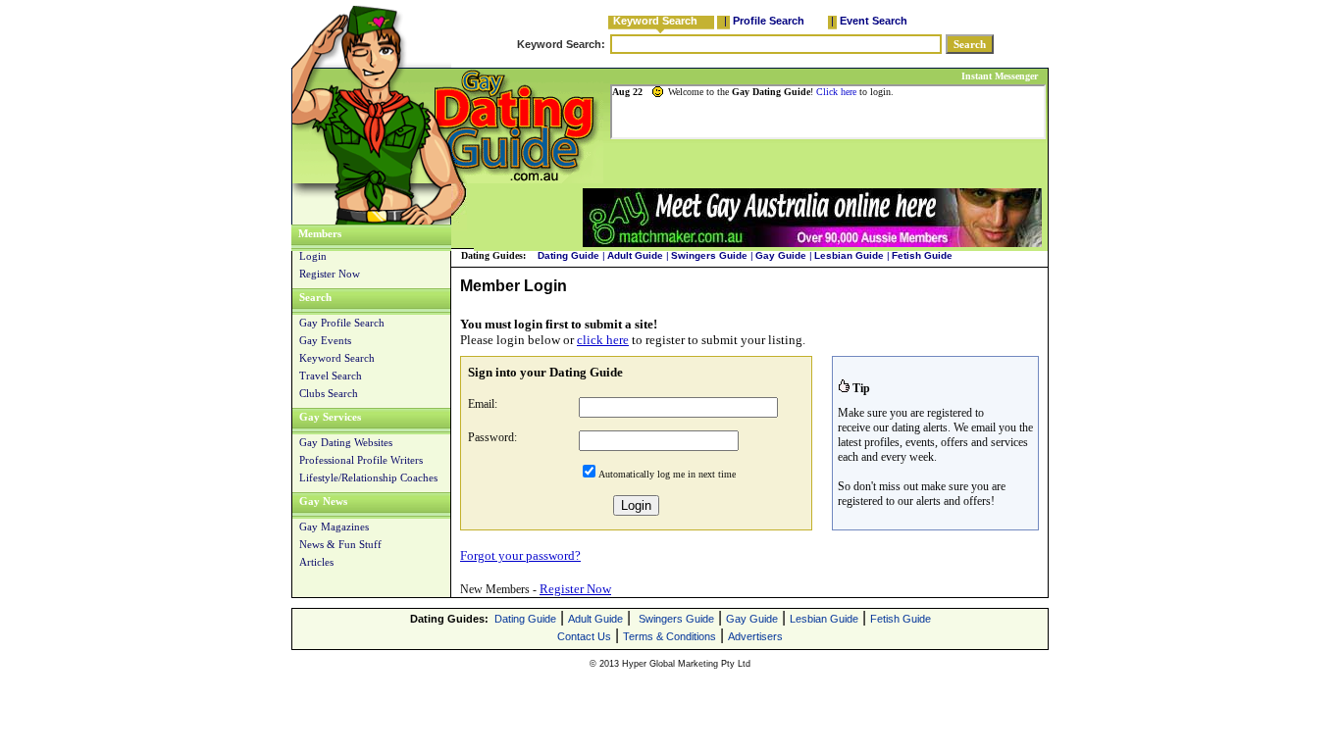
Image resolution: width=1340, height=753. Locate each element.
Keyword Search (655, 20)
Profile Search (768, 20)
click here (603, 339)
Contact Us (584, 636)
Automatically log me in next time (667, 474)
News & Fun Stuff (340, 544)
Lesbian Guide (849, 255)
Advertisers (755, 636)
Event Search (873, 20)
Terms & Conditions (669, 636)
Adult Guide (635, 255)
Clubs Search (328, 393)
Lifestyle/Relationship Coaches (368, 477)
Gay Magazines (334, 526)
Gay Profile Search (342, 322)
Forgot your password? (520, 555)
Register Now (329, 273)
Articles (316, 562)
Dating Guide (568, 255)
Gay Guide (780, 255)
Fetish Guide (922, 255)
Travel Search (330, 375)
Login (313, 256)
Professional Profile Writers (361, 460)
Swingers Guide (709, 255)
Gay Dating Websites (345, 442)
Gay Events (325, 340)
